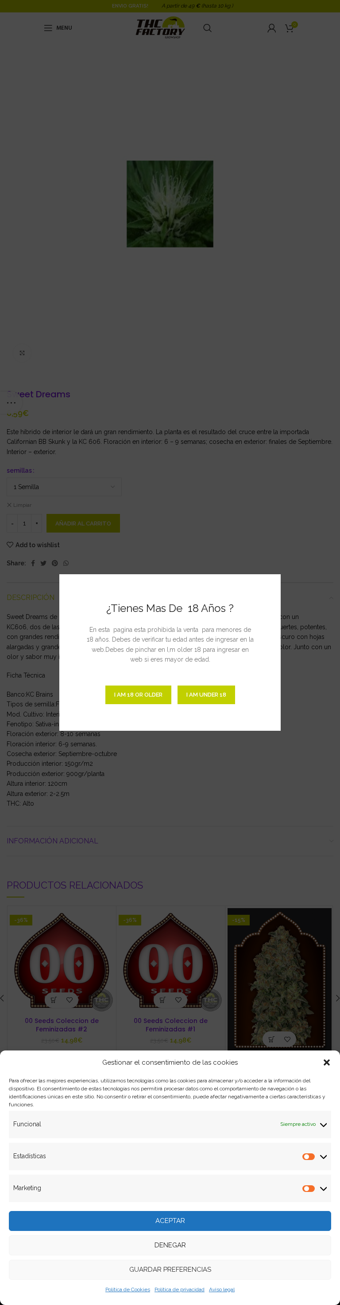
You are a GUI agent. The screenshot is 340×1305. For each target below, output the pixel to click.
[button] (326, 1062)
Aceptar (170, 1221)
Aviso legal (222, 1289)
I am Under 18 (206, 694)
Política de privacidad (180, 1289)
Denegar (170, 1245)
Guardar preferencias (170, 1270)
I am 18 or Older (138, 694)
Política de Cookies (127, 1289)
